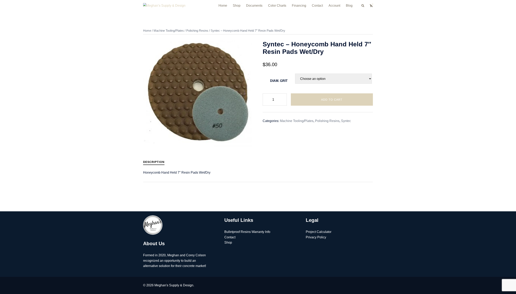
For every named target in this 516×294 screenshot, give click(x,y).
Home (222, 5)
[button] (363, 5)
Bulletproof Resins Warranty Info (247, 232)
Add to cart (331, 99)
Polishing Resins (197, 30)
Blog (349, 5)
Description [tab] (153, 162)
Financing (299, 5)
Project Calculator (318, 232)
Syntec (346, 121)
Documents (254, 5)
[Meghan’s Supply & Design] (164, 5)
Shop (236, 5)
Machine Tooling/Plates (169, 30)
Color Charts (277, 5)
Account (334, 5)
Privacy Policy (316, 237)
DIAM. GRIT (279, 80)
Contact (317, 5)
